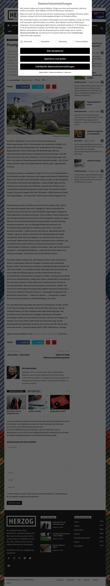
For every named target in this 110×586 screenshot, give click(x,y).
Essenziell (28, 41)
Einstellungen (77, 33)
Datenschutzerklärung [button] (56, 72)
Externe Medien (82, 41)
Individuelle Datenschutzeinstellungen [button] (55, 66)
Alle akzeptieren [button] (55, 51)
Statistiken (45, 41)
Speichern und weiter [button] (55, 58)
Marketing (63, 41)
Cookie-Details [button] (43, 72)
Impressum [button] (67, 72)
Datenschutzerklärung (29, 33)
